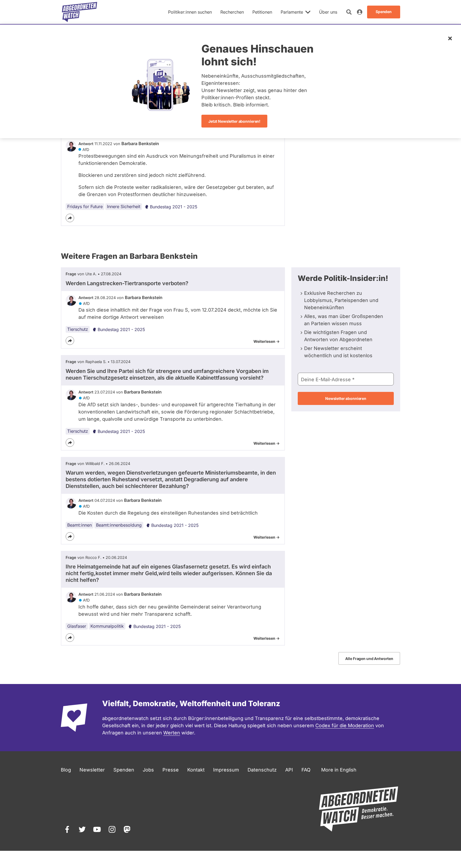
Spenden (123, 770)
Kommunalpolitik (107, 626)
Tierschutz (77, 329)
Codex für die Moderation (344, 725)
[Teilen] (70, 218)
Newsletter (92, 770)
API (289, 770)
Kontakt (196, 770)
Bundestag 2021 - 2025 (173, 206)
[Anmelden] (359, 12)
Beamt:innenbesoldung (119, 525)
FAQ (306, 770)
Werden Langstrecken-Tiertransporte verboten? (127, 283)
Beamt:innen (79, 525)
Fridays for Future (85, 206)
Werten (171, 732)
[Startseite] (79, 12)
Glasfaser (76, 626)
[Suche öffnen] (349, 12)
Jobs (148, 770)
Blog (66, 770)
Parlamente (292, 12)
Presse (170, 770)
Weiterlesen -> (266, 341)
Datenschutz (262, 770)
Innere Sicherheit (123, 206)
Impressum (226, 770)
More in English (338, 770)
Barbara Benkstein (140, 143)
